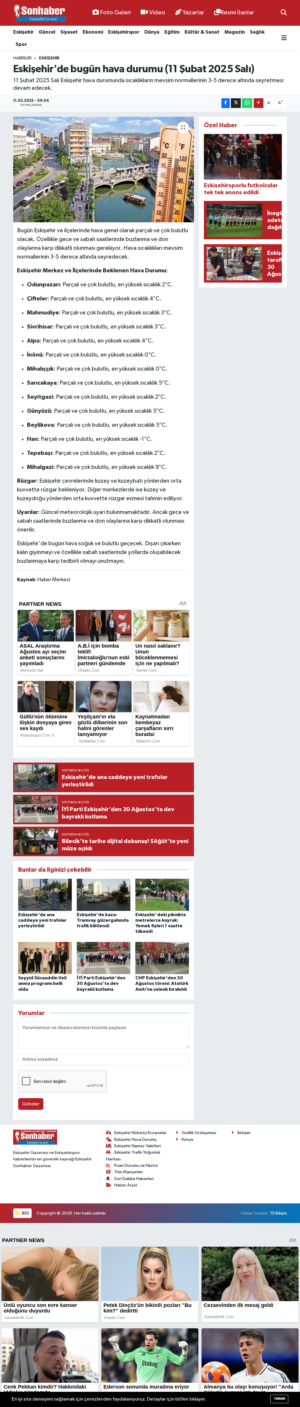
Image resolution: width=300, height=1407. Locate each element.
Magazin (234, 32)
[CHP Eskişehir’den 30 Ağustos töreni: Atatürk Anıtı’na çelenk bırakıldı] (162, 957)
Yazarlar (193, 12)
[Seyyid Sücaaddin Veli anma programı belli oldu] (45, 957)
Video (157, 12)
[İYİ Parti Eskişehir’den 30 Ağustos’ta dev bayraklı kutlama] (103, 957)
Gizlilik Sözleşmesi (199, 1133)
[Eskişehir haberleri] (39, 13)
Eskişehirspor (123, 32)
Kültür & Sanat (202, 32)
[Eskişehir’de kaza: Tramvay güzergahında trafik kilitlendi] (103, 894)
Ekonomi (93, 32)
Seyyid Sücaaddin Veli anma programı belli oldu (42, 983)
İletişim (243, 1133)
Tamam (279, 1398)
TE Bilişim (278, 1213)
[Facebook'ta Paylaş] (225, 103)
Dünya (151, 32)
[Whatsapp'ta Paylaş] (247, 103)
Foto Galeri (115, 12)
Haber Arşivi (125, 1185)
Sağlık (257, 32)
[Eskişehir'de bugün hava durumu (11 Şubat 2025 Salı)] (103, 170)
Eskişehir (23, 32)
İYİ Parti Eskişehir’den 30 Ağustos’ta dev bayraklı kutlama (101, 983)
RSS (25, 1213)
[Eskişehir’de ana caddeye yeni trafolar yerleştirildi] (45, 894)
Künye (187, 1139)
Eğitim (172, 32)
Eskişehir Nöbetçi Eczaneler (140, 1133)
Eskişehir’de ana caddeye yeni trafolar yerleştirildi (42, 920)
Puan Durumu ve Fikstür (136, 1165)
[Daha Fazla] (258, 103)
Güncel (47, 32)
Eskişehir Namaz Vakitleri (137, 1146)
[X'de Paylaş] (236, 103)
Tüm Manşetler (128, 1172)
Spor (21, 44)
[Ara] (284, 12)
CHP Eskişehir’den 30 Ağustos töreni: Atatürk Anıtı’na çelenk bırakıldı (161, 983)
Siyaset (69, 32)
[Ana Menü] (284, 38)
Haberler (22, 58)
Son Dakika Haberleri (134, 1178)
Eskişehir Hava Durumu (135, 1139)
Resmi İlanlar (237, 12)
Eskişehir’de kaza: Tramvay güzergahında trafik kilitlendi (103, 920)
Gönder (31, 1104)
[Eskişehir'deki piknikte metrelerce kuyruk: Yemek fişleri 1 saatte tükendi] (162, 894)
